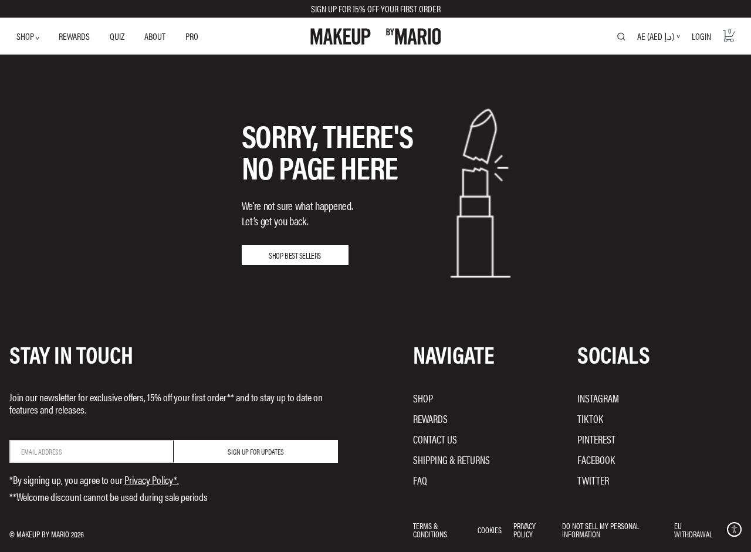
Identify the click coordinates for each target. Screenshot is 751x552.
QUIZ (117, 36)
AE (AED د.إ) (655, 36)
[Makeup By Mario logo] (375, 36)
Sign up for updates (256, 451)
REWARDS (74, 36)
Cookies (490, 530)
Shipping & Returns (451, 459)
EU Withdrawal (693, 529)
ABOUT (154, 36)
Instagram (598, 398)
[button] (734, 529)
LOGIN (701, 36)
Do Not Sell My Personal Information (600, 529)
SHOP (26, 36)
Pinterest (596, 439)
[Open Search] (621, 36)
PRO (191, 36)
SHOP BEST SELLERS (295, 255)
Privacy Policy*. (151, 479)
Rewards (430, 418)
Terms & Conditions (430, 529)
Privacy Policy (524, 529)
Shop (423, 398)
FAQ (420, 480)
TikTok (590, 418)
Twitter (593, 480)
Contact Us (435, 439)
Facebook (596, 459)
